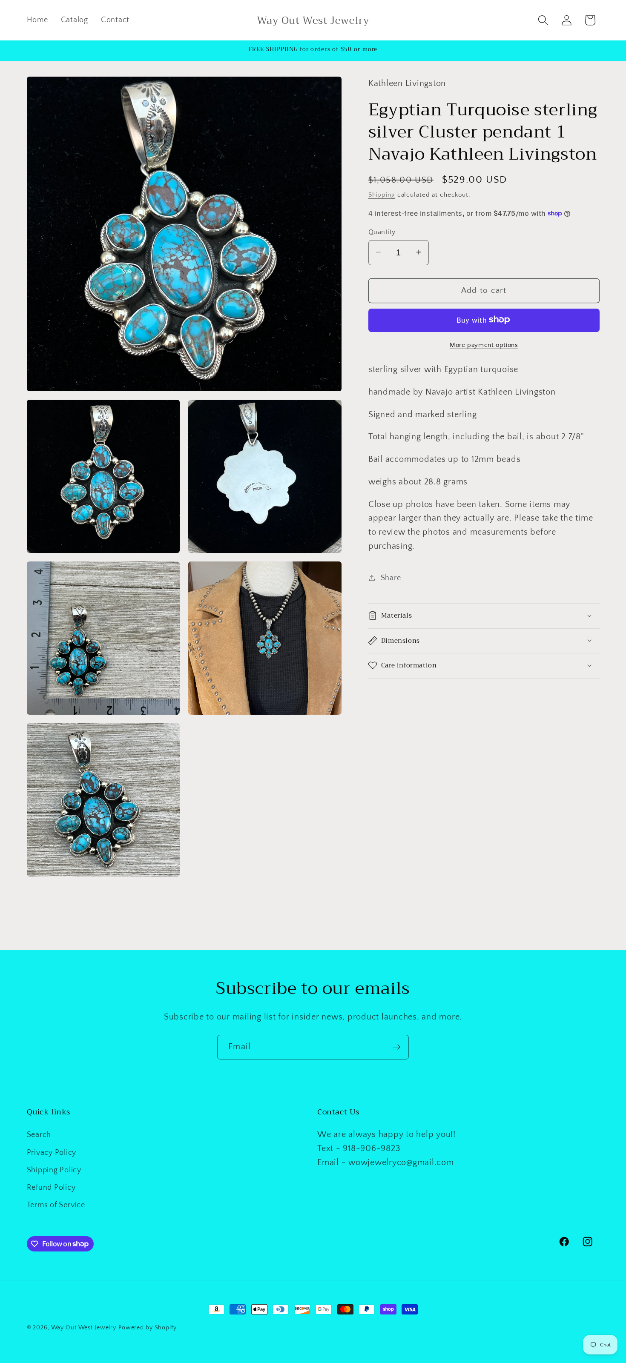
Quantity (382, 231)
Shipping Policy (54, 1170)
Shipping (381, 194)
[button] (543, 20)
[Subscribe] (396, 1047)
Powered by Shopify (147, 1327)
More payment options (484, 344)
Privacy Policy (52, 1152)
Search (39, 1135)
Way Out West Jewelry (84, 1327)
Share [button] (391, 577)
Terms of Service (56, 1205)
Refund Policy (51, 1187)
